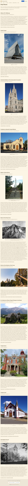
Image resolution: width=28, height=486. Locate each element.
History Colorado (3, 169)
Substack (10, 484)
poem (17, 248)
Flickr (12, 64)
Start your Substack (12, 482)
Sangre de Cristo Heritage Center (17, 296)
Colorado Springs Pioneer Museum (10, 169)
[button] (1, 3)
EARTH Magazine (11, 261)
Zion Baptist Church (3, 477)
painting (17, 247)
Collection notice (18, 480)
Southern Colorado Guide (8, 296)
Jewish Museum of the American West (10, 389)
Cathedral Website (3, 125)
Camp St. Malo (3, 342)
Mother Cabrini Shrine (4, 214)
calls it (14, 385)
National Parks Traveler (4, 261)
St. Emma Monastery (10, 21)
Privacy (13, 480)
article (18, 251)
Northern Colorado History (11, 27)
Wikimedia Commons (12, 154)
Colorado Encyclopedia (10, 477)
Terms (15, 480)
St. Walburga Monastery (21, 20)
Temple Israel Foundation (4, 436)
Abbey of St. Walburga (4, 27)
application (8, 164)
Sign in (26, 1)
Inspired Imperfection (8, 342)
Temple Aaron (2, 389)
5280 (8, 261)
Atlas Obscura (7, 76)
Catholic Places (8, 125)
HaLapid (18, 383)
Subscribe (23, 1)
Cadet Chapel (2, 76)
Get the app (17, 482)
